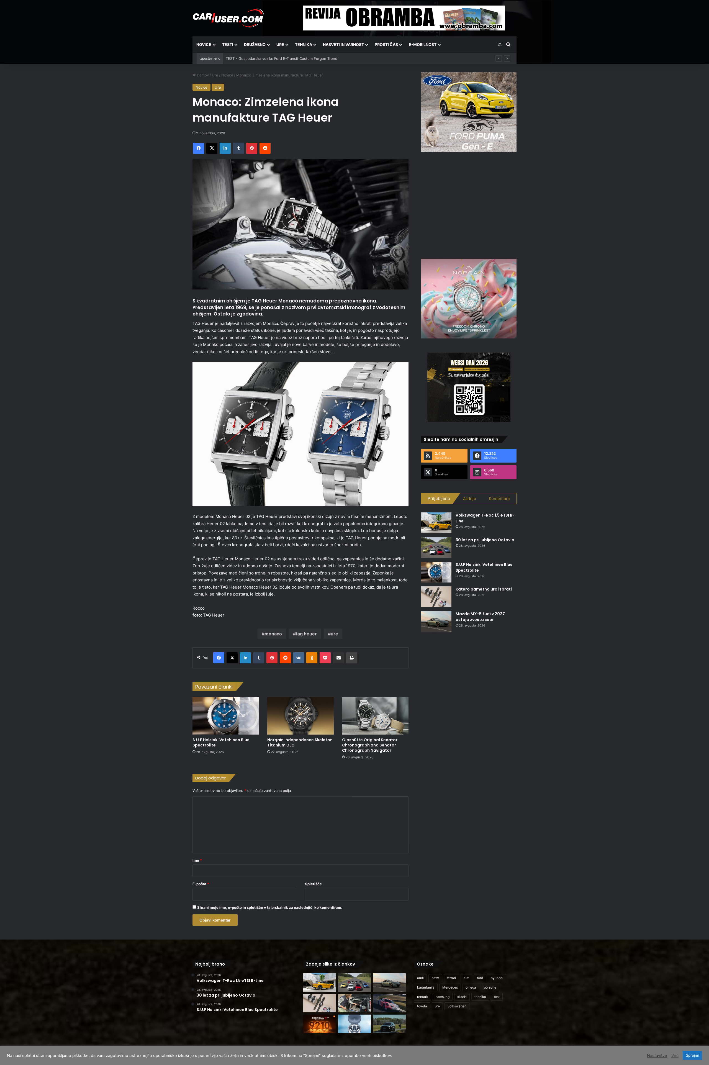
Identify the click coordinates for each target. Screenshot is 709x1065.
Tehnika (303, 44)
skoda (462, 997)
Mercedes (450, 987)
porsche (490, 987)
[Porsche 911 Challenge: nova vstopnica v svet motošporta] (389, 1003)
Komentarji (499, 498)
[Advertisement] (468, 204)
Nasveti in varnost (343, 44)
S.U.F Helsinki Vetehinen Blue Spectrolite (221, 742)
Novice (203, 44)
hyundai (497, 978)
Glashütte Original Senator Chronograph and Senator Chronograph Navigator (369, 745)
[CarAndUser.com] (228, 18)
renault (422, 997)
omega (471, 987)
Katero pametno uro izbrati (484, 589)
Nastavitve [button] (657, 1055)
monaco (273, 634)
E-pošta (200, 884)
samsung (442, 997)
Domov (202, 75)
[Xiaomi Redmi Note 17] (319, 1024)
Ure (280, 44)
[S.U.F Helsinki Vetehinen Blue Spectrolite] (225, 715)
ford (480, 978)
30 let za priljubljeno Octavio (485, 540)
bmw (435, 978)
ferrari (451, 978)
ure (334, 634)
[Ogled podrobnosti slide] (469, 112)
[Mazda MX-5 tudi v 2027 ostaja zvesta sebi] (436, 621)
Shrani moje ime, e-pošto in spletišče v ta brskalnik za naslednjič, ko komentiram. (269, 907)
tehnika (480, 997)
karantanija (426, 987)
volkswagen (457, 1006)
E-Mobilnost (422, 44)
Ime (197, 860)
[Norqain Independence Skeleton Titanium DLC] (300, 715)
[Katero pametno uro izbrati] (436, 596)
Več (675, 1055)
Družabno (255, 44)
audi (420, 978)
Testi (227, 44)
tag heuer (306, 634)
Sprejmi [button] (692, 1055)
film (466, 978)
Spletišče (313, 884)
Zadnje (469, 498)
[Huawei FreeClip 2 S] (354, 1024)
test (497, 997)
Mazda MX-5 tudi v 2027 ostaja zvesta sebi (480, 616)
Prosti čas (386, 44)
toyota (422, 1006)
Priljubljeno (439, 498)
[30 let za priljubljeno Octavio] (436, 547)
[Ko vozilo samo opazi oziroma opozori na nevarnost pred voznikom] (389, 1024)
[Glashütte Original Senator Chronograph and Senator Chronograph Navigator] (375, 715)
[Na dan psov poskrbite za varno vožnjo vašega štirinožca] (354, 1003)
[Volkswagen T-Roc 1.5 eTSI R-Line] (436, 522)
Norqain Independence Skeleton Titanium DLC (300, 742)
